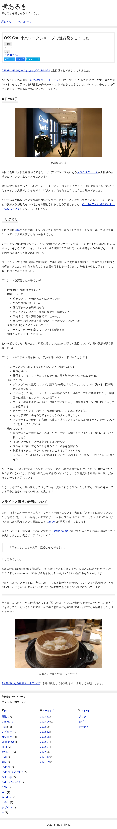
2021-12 (45, 757)
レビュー (7, 731)
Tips (4, 726)
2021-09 (45, 762)
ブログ (82, 716)
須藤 (17, 230)
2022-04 (45, 741)
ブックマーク (34, 59)
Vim (4, 792)
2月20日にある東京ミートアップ (21, 683)
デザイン (7, 807)
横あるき (14, 6)
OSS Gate (15, 55)
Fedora (6, 767)
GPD (4, 787)
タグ (6, 710)
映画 (4, 757)
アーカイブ (48, 710)
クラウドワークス (87, 172)
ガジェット (8, 736)
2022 (43, 752)
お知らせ (7, 752)
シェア (21, 59)
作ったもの (25, 22)
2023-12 (45, 716)
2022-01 (45, 746)
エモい (5, 802)
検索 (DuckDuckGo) (14, 696)
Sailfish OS (8, 741)
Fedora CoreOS (11, 782)
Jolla (4, 746)
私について (8, 22)
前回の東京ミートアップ (44, 80)
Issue (51, 521)
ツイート (10, 59)
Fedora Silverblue (12, 772)
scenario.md (61, 531)
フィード (85, 710)
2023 (43, 726)
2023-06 (45, 721)
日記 (7, 55)
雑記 (4, 762)
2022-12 (45, 731)
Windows (7, 797)
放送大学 (7, 777)
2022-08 (45, 736)
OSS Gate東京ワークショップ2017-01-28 (26, 70)
